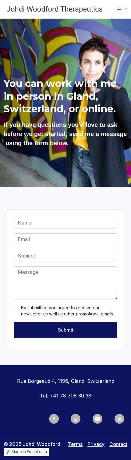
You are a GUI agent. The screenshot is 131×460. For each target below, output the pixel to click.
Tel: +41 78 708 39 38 (65, 396)
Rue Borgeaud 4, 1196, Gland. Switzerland (65, 381)
